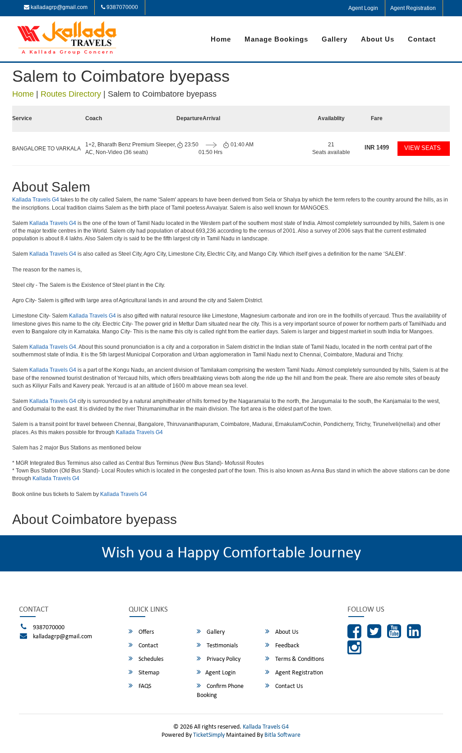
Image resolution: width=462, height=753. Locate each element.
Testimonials (221, 645)
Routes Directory (71, 93)
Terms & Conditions (299, 659)
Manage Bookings (276, 39)
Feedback (286, 645)
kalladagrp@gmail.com (58, 7)
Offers (145, 632)
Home (221, 39)
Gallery (334, 39)
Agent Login (363, 8)
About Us (377, 39)
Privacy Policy (222, 659)
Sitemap (148, 672)
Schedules (150, 659)
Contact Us (288, 686)
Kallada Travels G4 (35, 199)
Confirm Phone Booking (220, 691)
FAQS (144, 686)
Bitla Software (282, 735)
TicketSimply (209, 735)
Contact (422, 39)
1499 (377, 147)
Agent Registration (413, 8)
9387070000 (121, 7)
